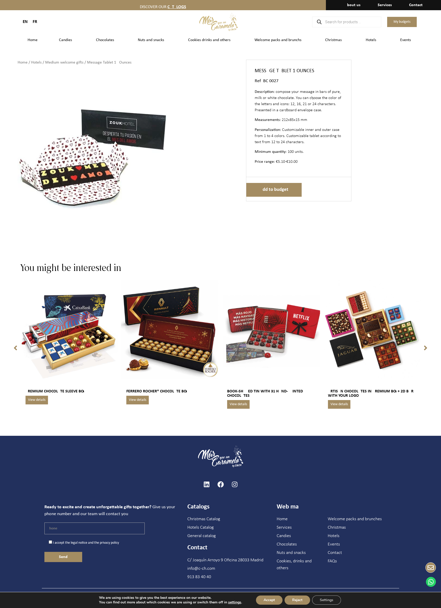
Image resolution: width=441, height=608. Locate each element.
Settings (326, 600)
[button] (15, 348)
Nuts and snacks (151, 40)
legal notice (79, 543)
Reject (297, 600)
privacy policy (109, 543)
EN (25, 22)
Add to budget (274, 189)
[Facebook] (220, 484)
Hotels (371, 40)
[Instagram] (234, 484)
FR (35, 22)
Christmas (333, 40)
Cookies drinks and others (209, 40)
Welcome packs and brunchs (277, 40)
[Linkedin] (206, 484)
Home (33, 40)
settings (234, 602)
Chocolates (105, 40)
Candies (65, 40)
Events (405, 40)
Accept (269, 600)
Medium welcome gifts (64, 62)
